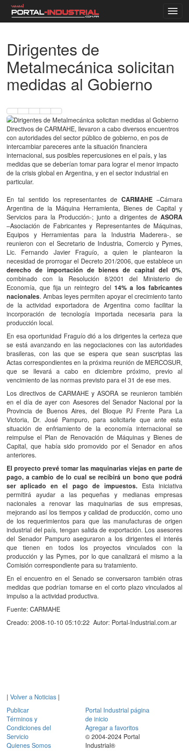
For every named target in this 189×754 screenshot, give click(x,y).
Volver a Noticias (33, 696)
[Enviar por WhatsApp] (34, 111)
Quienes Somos (29, 745)
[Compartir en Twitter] (23, 111)
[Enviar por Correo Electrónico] (45, 111)
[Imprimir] (56, 111)
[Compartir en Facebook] (12, 111)
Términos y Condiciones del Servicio (29, 727)
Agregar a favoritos (111, 727)
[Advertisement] (94, 661)
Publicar (18, 710)
